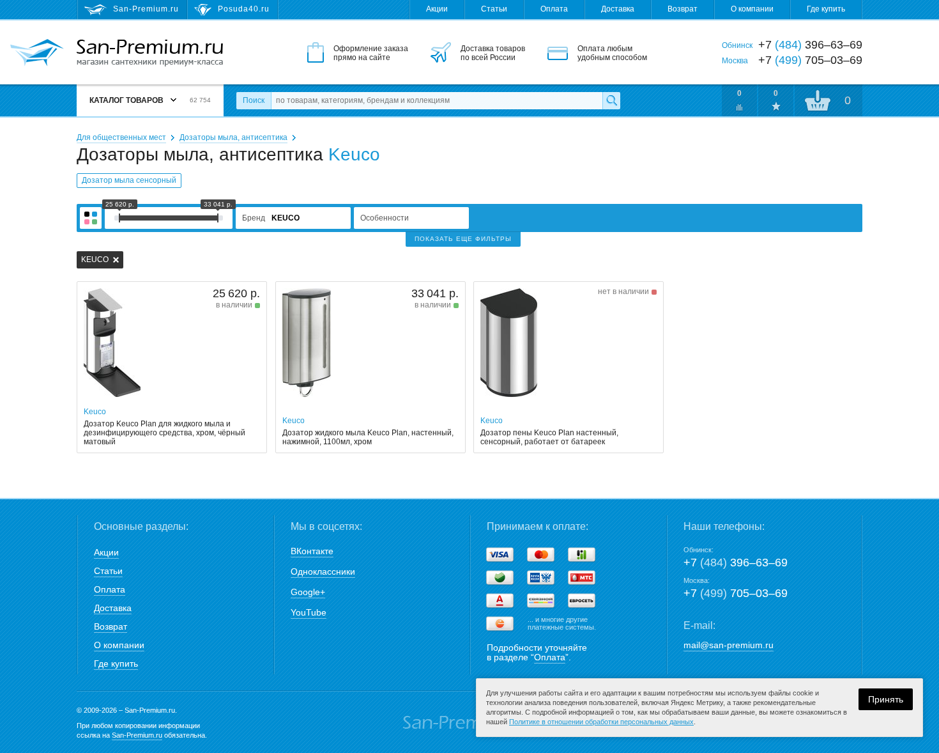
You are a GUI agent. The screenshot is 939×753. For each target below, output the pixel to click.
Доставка (617, 8)
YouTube (308, 612)
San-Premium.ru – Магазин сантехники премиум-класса (150, 53)
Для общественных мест (121, 137)
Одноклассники (323, 571)
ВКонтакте (312, 551)
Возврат (683, 8)
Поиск (253, 100)
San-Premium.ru (137, 735)
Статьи (494, 8)
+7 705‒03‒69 (735, 593)
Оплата (554, 8)
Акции (437, 8)
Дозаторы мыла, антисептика (233, 137)
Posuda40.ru (244, 8)
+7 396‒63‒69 (735, 562)
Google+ (308, 592)
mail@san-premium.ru (728, 645)
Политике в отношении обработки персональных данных (601, 722)
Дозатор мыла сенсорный (129, 180)
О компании (752, 8)
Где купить (826, 8)
